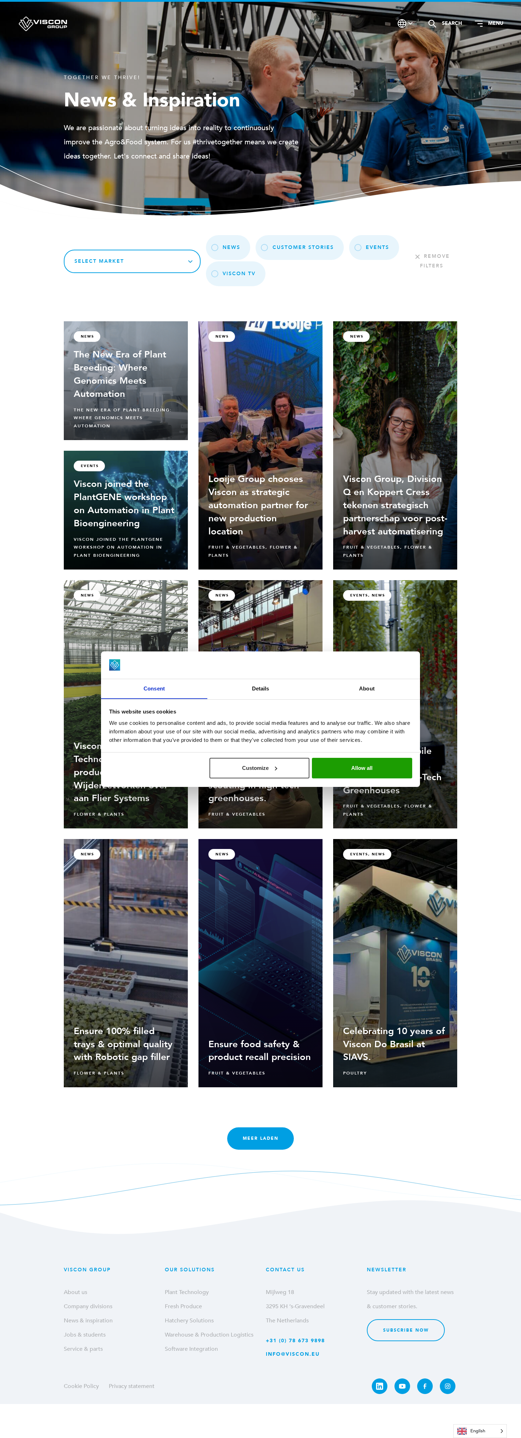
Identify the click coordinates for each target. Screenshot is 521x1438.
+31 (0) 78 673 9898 (295, 1340)
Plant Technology (187, 1292)
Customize (255, 768)
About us (75, 1292)
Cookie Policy (81, 1386)
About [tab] (367, 688)
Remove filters (435, 261)
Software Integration (191, 1349)
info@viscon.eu (293, 1354)
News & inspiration (88, 1321)
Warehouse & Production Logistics (209, 1335)
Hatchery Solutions (189, 1321)
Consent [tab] (154, 688)
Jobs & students (85, 1335)
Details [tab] (260, 688)
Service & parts (83, 1349)
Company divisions (88, 1306)
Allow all (361, 768)
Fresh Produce (183, 1306)
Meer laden (261, 1138)
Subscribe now (406, 1330)
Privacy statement (132, 1386)
